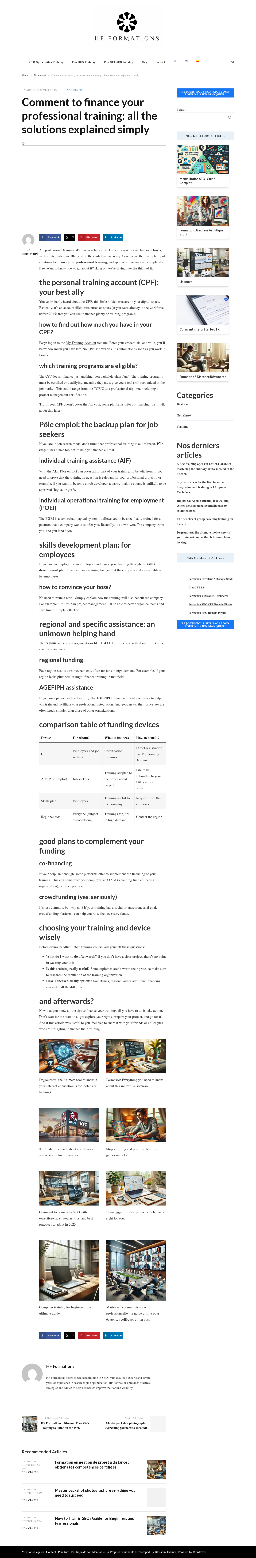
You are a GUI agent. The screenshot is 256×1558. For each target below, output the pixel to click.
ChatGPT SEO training (118, 62)
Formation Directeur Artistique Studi (210, 579)
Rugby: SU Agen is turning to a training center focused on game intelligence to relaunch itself (203, 505)
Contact (160, 62)
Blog (144, 62)
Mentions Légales (33, 1552)
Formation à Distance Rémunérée (208, 596)
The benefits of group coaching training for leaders (205, 521)
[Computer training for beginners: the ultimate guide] (69, 1270)
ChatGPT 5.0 (196, 587)
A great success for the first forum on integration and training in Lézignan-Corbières (201, 487)
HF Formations (28, 252)
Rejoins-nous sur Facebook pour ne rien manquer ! (205, 92)
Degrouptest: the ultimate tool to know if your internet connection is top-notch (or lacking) (68, 1085)
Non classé (75, 90)
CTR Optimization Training (46, 62)
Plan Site (63, 1552)
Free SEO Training (83, 62)
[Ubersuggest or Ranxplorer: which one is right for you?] (136, 1188)
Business (182, 404)
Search (181, 109)
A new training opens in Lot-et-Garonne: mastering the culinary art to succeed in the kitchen (205, 468)
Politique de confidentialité (88, 1552)
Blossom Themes (165, 1552)
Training (182, 426)
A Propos (113, 1552)
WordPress (199, 1552)
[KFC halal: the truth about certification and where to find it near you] (69, 1125)
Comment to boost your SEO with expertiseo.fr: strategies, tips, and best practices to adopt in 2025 (66, 1218)
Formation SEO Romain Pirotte (207, 613)
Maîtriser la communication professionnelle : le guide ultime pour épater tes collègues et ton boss (132, 1313)
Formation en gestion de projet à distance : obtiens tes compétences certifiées (92, 1464)
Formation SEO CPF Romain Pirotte (210, 604)
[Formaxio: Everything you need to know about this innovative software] (136, 1056)
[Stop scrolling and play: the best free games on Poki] (136, 1125)
